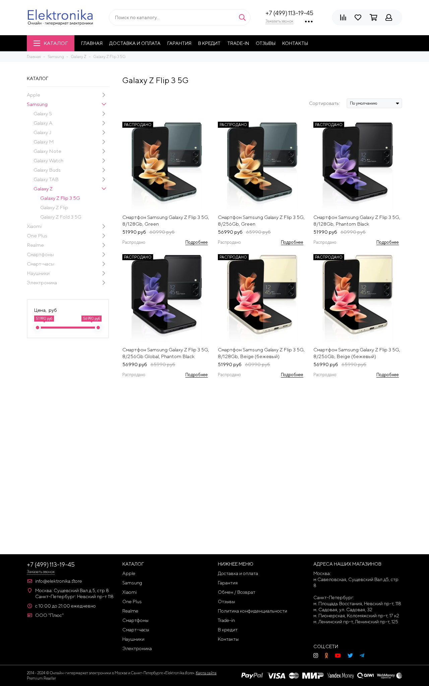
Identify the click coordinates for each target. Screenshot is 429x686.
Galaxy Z (43, 188)
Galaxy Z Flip (54, 207)
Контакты (295, 43)
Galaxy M (44, 142)
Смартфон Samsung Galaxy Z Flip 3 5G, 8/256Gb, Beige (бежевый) (356, 353)
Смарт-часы (40, 264)
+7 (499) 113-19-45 (289, 12)
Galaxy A (43, 123)
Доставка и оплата (135, 43)
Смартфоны (40, 254)
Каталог (56, 43)
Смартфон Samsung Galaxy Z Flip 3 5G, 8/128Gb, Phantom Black (356, 220)
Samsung (37, 104)
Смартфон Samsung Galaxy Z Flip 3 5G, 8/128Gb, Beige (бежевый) (261, 353)
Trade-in (238, 43)
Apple (33, 95)
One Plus (37, 235)
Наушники (38, 273)
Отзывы (265, 43)
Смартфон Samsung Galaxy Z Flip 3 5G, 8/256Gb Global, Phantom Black (165, 353)
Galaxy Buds (47, 170)
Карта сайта (206, 673)
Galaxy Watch (48, 160)
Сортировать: (324, 103)
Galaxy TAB (46, 179)
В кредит (209, 43)
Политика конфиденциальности (252, 611)
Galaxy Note (47, 151)
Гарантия (179, 43)
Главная (92, 43)
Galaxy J (42, 132)
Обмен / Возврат (236, 592)
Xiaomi (34, 226)
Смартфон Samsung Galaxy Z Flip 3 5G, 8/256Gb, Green (261, 220)
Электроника (42, 282)
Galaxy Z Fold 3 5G (60, 217)
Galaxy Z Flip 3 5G (60, 198)
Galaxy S (43, 113)
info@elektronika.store (58, 581)
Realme (35, 245)
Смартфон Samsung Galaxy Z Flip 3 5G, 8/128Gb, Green (165, 220)
